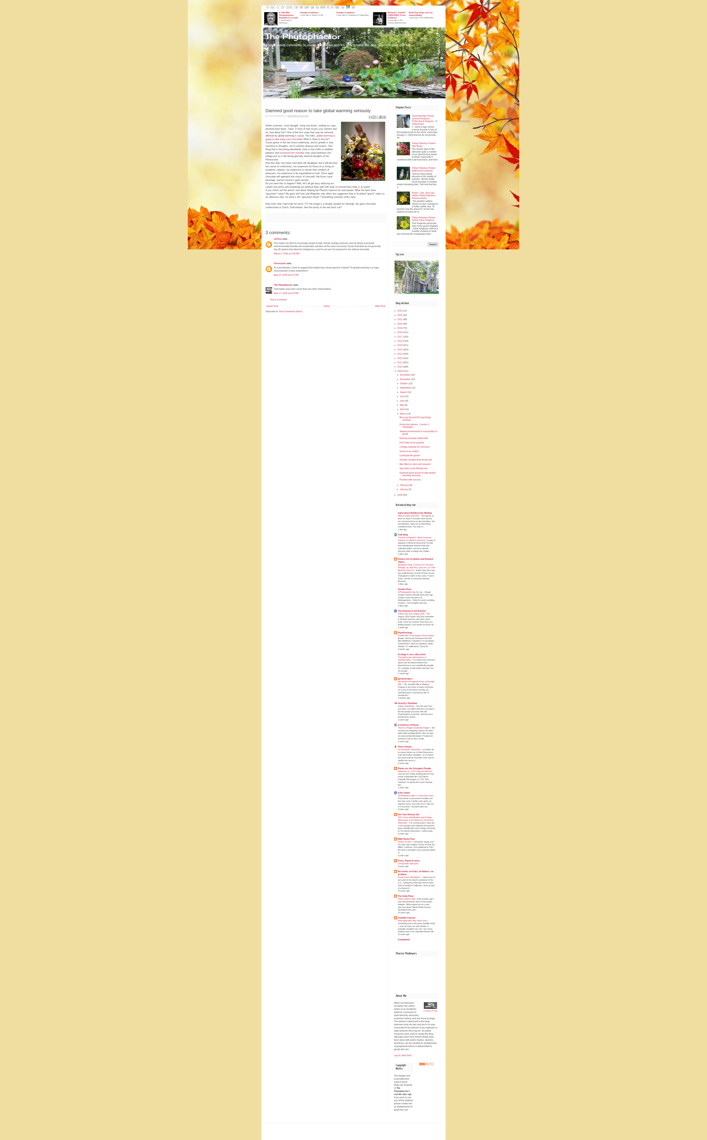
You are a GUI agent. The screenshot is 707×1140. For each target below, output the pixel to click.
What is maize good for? (409, 516)
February (404, 485)
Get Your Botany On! (408, 814)
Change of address (309, 12)
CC (278, 7)
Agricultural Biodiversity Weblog (415, 513)
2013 (400, 354)
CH (282, 7)
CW (296, 7)
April (402, 409)
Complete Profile (430, 1011)
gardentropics (405, 678)
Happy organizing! (406, 706)
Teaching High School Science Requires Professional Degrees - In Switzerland (424, 120)
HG (317, 7)
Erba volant (404, 792)
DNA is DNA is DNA (407, 899)
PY (332, 7)
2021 (400, 319)
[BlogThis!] (374, 117)
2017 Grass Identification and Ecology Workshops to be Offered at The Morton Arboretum (416, 820)
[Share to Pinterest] (384, 117)
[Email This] (370, 117)
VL (291, 7)
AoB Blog (403, 534)
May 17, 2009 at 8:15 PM (286, 293)
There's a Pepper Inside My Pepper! (414, 728)
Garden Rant (404, 589)
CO (287, 7)
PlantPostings (405, 632)
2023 (400, 310)
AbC (272, 7)
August (403, 392)
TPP (348, 7)
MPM (322, 7)
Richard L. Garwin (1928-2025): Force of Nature (397, 15)
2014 (400, 349)
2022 (400, 315)
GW (312, 7)
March (403, 413)
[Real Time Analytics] (426, 1064)
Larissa (278, 239)
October (404, 383)
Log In (397, 1055)
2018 (400, 332)
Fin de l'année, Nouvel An (409, 749)
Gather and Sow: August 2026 (411, 614)
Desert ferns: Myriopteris (409, 877)
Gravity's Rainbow (407, 703)
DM (301, 7)
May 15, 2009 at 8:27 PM (286, 275)
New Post (406, 1055)
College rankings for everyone (415, 447)
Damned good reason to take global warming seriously (417, 474)
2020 (400, 324)
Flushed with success (410, 479)
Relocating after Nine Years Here (413, 921)
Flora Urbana (404, 746)
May (402, 405)
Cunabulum (404, 939)
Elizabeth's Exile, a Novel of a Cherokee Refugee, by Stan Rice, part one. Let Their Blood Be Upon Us (416, 567)
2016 (400, 341)
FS (267, 7)
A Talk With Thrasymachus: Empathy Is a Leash (288, 15)
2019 (400, 328)
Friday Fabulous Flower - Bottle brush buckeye (424, 169)
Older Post (380, 306)
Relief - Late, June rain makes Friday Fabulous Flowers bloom (423, 195)
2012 (400, 358)
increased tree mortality (292, 152)
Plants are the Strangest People (414, 768)
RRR (337, 7)
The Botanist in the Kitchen (412, 611)
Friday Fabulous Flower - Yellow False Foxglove (424, 218)
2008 (400, 495)
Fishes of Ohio (404, 842)
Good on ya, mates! (409, 451)
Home (326, 306)
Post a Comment (278, 299)
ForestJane (280, 263)
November (405, 379)
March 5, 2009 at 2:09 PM (286, 253)
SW (342, 7)
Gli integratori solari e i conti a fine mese (416, 795)
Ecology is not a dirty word (411, 654)
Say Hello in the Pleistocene (414, 468)
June (402, 401)
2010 (400, 366)
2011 (400, 362)
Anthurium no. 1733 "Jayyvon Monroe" (415, 771)
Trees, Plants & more (409, 860)
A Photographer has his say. (410, 592)
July (402, 396)
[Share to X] (377, 117)
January (404, 489)
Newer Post (272, 306)
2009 (400, 371)
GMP (306, 7)
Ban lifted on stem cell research (415, 464)
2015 (400, 345)
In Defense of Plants (408, 725)
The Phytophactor (303, 36)
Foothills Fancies (407, 918)
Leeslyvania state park (408, 863)
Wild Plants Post (406, 839)
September (405, 387)
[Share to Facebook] (381, 117)
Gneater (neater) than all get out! (416, 459)
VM (353, 7)
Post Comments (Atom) (290, 311)
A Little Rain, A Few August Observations (416, 635)
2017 (400, 336)
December (405, 375)
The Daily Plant (406, 896)
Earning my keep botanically (414, 438)
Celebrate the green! (410, 455)
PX (328, 7)
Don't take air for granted (412, 442)
